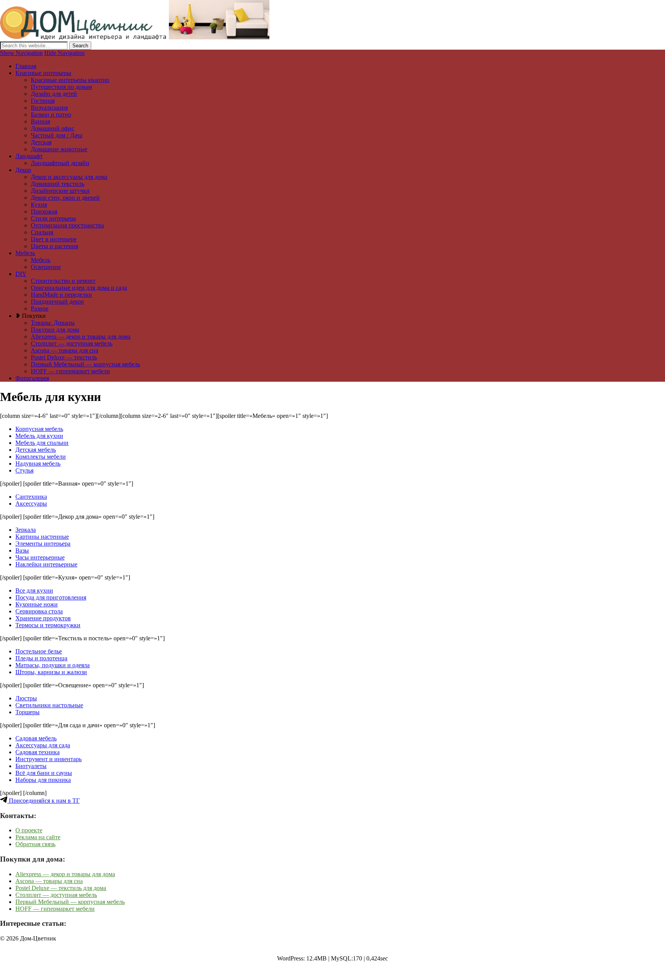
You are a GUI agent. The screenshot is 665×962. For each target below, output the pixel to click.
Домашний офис (52, 128)
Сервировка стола (39, 611)
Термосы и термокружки (47, 625)
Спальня (42, 232)
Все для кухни (34, 590)
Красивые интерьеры (43, 73)
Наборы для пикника (43, 780)
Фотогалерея (32, 378)
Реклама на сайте (37, 837)
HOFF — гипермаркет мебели (70, 371)
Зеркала (25, 529)
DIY (21, 274)
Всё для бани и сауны (43, 773)
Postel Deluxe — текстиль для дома (60, 888)
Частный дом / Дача (56, 135)
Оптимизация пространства (67, 225)
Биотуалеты (31, 766)
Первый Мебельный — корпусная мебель (85, 364)
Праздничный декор (57, 301)
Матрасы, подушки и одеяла (52, 665)
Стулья (24, 470)
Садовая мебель (36, 738)
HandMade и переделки (61, 294)
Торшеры (27, 712)
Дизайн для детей (54, 93)
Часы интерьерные (40, 557)
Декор (23, 170)
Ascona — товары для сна (64, 350)
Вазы (22, 550)
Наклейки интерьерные (46, 564)
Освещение (46, 267)
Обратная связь (35, 844)
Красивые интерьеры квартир (70, 80)
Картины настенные (42, 536)
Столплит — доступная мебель (71, 343)
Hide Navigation (64, 53)
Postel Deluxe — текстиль (64, 357)
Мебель (25, 253)
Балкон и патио (51, 114)
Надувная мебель (37, 463)
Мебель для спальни (42, 442)
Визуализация (49, 107)
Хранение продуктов (43, 618)
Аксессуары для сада (42, 745)
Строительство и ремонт (63, 280)
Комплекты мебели (40, 456)
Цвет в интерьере (54, 239)
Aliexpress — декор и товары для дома (80, 336)
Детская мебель (35, 449)
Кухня (39, 204)
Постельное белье (38, 651)
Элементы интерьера (42, 543)
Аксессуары (31, 503)
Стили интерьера (53, 218)
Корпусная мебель (39, 429)
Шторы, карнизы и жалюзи (51, 672)
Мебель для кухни (39, 436)
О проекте (28, 830)
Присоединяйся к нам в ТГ (43, 800)
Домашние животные (59, 149)
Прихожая (44, 211)
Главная (25, 66)
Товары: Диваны (53, 322)
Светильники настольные (49, 705)
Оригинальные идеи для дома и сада (79, 287)
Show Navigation (21, 53)
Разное (39, 308)
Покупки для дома (55, 329)
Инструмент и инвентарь (48, 759)
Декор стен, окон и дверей (65, 197)
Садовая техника (37, 752)
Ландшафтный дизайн (60, 163)
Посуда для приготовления (50, 597)
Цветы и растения (54, 246)
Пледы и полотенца (41, 658)
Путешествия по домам (61, 87)
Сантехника (31, 496)
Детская (41, 142)
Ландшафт (29, 156)
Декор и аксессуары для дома (69, 177)
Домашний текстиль (57, 183)
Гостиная (43, 100)
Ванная (40, 121)
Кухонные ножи (36, 604)
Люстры (26, 698)
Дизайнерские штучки (60, 190)
